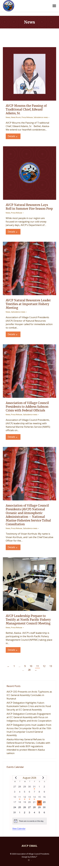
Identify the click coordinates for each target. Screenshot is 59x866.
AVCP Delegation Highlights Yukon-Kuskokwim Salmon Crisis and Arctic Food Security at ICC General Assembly (29, 706)
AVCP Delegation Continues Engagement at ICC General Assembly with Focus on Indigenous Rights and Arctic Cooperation (29, 717)
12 (44, 666)
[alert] (29, 821)
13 (50, 666)
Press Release (27, 117)
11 (37, 666)
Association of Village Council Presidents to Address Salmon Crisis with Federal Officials (27, 406)
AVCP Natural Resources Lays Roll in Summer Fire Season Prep (29, 206)
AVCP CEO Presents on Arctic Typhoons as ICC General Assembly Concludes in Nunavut (29, 695)
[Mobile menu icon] (54, 6)
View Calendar (18, 828)
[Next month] (43, 777)
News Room (16, 117)
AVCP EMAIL (29, 845)
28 (29, 669)
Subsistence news (41, 117)
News (8, 117)
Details (11, 136)
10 (31, 666)
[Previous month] (16, 777)
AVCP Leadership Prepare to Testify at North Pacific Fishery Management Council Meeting (28, 619)
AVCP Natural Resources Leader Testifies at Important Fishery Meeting (28, 304)
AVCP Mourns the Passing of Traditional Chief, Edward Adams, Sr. (26, 109)
